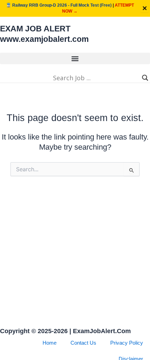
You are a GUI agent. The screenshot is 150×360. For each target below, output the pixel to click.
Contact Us (83, 343)
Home (50, 343)
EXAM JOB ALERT (35, 28)
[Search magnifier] (145, 78)
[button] (75, 58)
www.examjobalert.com (44, 39)
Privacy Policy (126, 343)
